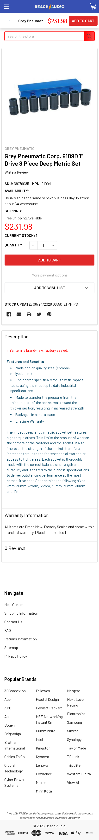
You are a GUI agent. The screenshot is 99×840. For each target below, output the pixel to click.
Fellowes (43, 690)
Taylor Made (76, 748)
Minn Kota (44, 791)
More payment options (49, 275)
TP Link (73, 756)
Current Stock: (21, 235)
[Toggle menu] (6, 6)
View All (73, 782)
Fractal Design (47, 699)
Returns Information (20, 639)
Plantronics (76, 713)
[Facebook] (9, 314)
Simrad (72, 730)
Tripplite (73, 765)
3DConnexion (15, 690)
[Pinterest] (49, 314)
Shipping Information (21, 613)
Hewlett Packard (49, 708)
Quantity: (14, 245)
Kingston (43, 748)
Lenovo (42, 765)
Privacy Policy (15, 656)
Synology (74, 739)
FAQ (7, 630)
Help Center (13, 604)
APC (7, 708)
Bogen (9, 725)
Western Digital (79, 773)
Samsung (74, 722)
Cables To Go (14, 756)
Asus (8, 716)
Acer (8, 699)
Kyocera (42, 756)
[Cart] (93, 6)
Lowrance (44, 773)
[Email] (19, 314)
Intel (39, 739)
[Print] (29, 314)
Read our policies (50, 532)
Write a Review (17, 172)
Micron (41, 782)
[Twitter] (39, 314)
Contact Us (13, 621)
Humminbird (45, 730)
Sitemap (11, 647)
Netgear (73, 690)
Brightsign (12, 733)
